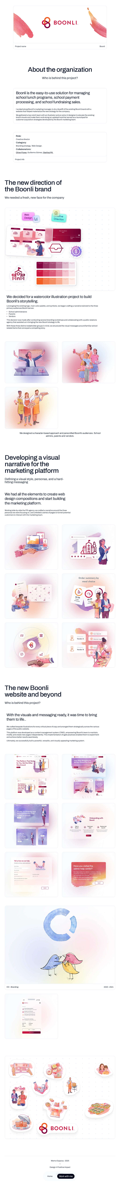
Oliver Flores (21, 152)
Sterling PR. (48, 152)
